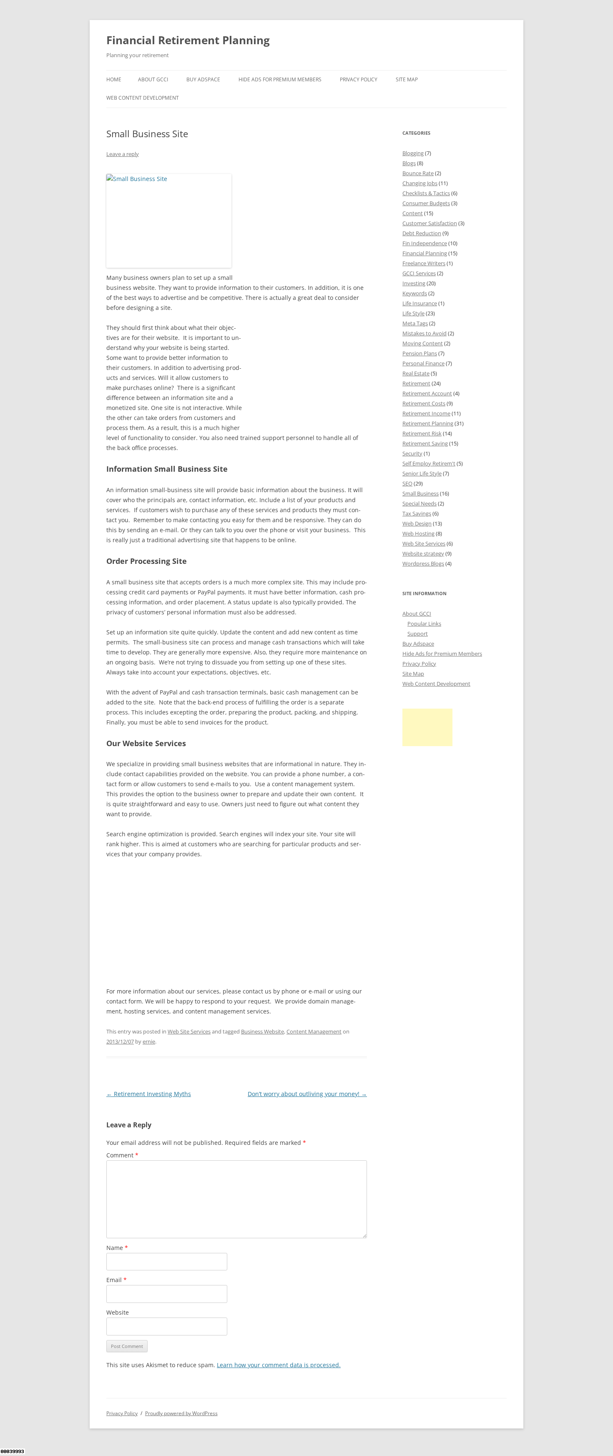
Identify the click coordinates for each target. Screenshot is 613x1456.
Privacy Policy (358, 79)
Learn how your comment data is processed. (279, 1365)
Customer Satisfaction (429, 223)
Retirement (416, 383)
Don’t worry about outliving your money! (307, 1094)
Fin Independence (424, 243)
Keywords (414, 293)
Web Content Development (142, 97)
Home (113, 79)
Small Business (420, 493)
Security (412, 453)
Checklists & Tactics (426, 193)
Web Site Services (189, 1031)
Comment (122, 1155)
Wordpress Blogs (423, 563)
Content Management (314, 1031)
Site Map (407, 79)
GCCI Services (419, 273)
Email (116, 1280)
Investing (413, 283)
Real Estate (416, 373)
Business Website (262, 1031)
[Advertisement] (304, 221)
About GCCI (153, 79)
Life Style (413, 313)
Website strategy (423, 553)
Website (117, 1312)
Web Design (417, 523)
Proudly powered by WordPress (181, 1413)
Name (117, 1248)
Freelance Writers (423, 263)
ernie (149, 1041)
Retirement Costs (423, 403)
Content (412, 213)
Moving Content (422, 343)
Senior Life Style (422, 473)
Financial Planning (424, 253)
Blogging (413, 153)
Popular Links (424, 623)
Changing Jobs (419, 183)
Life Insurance (419, 303)
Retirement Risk (422, 433)
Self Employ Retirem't (428, 463)
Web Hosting (418, 533)
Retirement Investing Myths (148, 1094)
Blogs (409, 163)
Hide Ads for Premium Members (280, 79)
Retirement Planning (427, 423)
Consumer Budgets (426, 203)
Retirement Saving (425, 443)
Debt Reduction (421, 233)
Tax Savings (416, 513)
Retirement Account (427, 393)
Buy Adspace (203, 79)
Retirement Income (426, 413)
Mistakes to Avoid (424, 333)
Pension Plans (419, 353)
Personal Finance (423, 363)
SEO (407, 483)
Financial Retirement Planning (188, 40)
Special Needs (419, 503)
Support (417, 633)
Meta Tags (415, 323)
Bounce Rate (418, 173)
